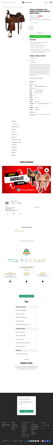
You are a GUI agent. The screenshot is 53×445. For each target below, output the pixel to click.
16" (31, 28)
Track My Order (14, 424)
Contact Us (24, 431)
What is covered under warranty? (22, 353)
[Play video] (26, 179)
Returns (13, 429)
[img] (26, 268)
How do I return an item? (20, 332)
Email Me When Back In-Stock (40, 36)
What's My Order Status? (15, 427)
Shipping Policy (24, 428)
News (32, 431)
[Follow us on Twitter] (45, 425)
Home (3, 7)
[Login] (48, 2)
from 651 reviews (26, 270)
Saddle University (34, 424)
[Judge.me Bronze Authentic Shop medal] (30, 260)
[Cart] (50, 2)
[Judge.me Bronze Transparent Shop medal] (34, 260)
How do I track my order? (20, 313)
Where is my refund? (19, 339)
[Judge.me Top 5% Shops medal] (39, 260)
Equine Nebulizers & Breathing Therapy (34, 427)
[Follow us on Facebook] (42, 425)
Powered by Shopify (21, 441)
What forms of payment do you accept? (23, 342)
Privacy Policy (24, 429)
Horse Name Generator (33, 433)
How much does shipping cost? (21, 310)
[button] (25, 284)
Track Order (24, 424)
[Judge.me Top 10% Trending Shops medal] (43, 260)
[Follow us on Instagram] (48, 425)
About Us (23, 433)
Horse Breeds (33, 429)
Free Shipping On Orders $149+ (35, 17)
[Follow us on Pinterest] (42, 428)
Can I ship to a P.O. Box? (20, 321)
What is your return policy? (21, 335)
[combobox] (13, 2)
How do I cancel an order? (20, 346)
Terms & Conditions (25, 434)
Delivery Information (25, 436)
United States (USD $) (6, 441)
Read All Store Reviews (26, 296)
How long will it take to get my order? (22, 324)
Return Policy (24, 426)
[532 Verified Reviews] (26, 256)
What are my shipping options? (21, 317)
